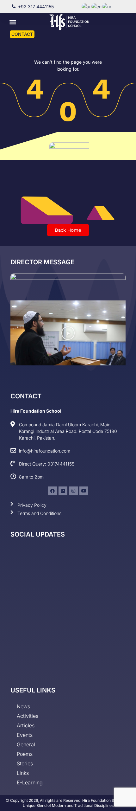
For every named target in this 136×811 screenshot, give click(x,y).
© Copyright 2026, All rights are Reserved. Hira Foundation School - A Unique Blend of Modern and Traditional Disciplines (68, 803)
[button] (13, 21)
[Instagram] (73, 490)
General (26, 744)
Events (25, 735)
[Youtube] (83, 490)
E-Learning (30, 782)
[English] (96, 6)
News (23, 706)
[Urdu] (107, 6)
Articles (25, 725)
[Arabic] (86, 6)
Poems (25, 754)
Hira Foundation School (79, 22)
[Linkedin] (63, 490)
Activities (27, 716)
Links (23, 773)
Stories (25, 763)
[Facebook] (52, 490)
